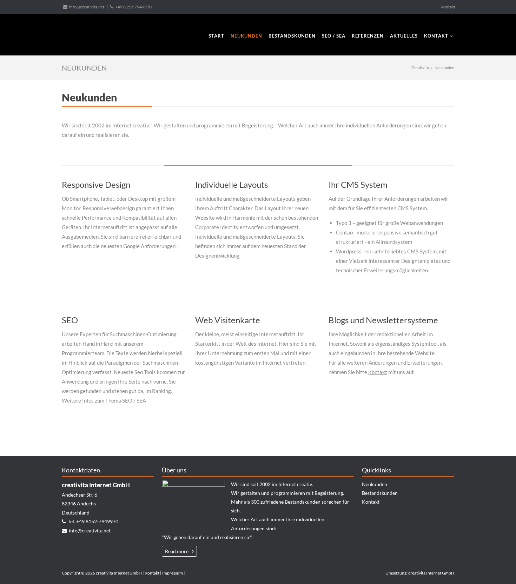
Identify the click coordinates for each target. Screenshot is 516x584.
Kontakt (448, 6)
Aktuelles (404, 36)
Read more (176, 551)
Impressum (172, 573)
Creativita (420, 67)
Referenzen (368, 36)
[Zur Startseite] (89, 35)
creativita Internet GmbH (431, 573)
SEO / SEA (333, 36)
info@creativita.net (86, 6)
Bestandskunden (292, 36)
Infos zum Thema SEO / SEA (114, 400)
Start (216, 36)
